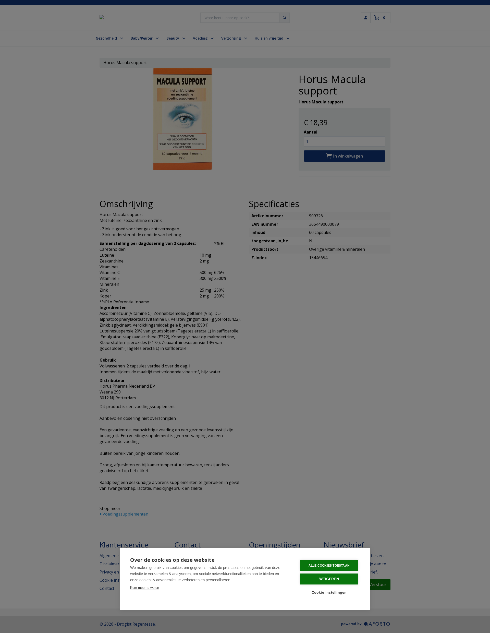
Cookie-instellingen (329, 592)
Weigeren (329, 579)
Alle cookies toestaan (329, 565)
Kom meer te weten (144, 588)
